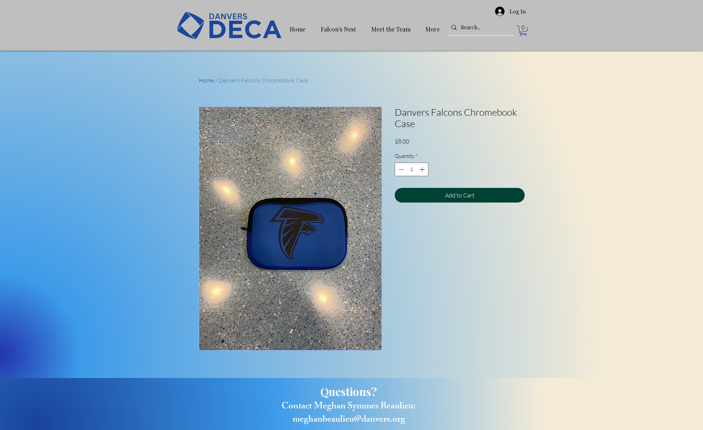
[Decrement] (400, 169)
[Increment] (422, 169)
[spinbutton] (411, 169)
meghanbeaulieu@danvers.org (349, 420)
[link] (523, 30)
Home (206, 80)
